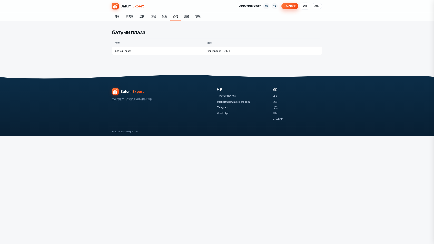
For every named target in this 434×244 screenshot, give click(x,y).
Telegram (222, 107)
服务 (186, 16)
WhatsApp (223, 113)
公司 (175, 16)
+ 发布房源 (290, 6)
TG (274, 6)
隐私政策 (278, 118)
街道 (164, 16)
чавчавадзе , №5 (218, 51)
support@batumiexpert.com (233, 101)
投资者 (129, 16)
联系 (198, 16)
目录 (117, 16)
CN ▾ (316, 6)
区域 (153, 16)
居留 (142, 16)
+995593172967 (250, 6)
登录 (305, 6)
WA (266, 6)
